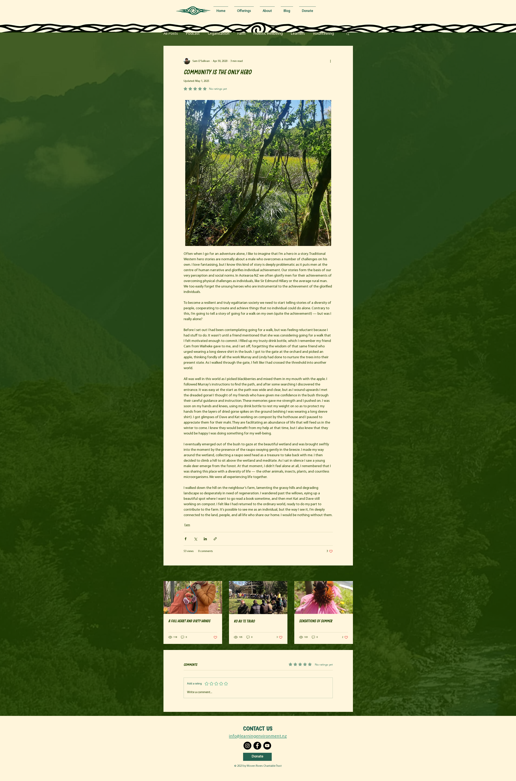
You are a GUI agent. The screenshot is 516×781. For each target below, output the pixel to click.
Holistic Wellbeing (268, 34)
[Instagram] (247, 746)
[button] (348, 33)
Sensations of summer (315, 621)
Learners (298, 34)
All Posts (170, 34)
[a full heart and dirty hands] (192, 597)
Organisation (218, 34)
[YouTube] (267, 746)
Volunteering (323, 34)
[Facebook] (257, 746)
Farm (241, 34)
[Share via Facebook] (185, 539)
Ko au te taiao (244, 621)
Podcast (193, 34)
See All (349, 573)
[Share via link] (215, 539)
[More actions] (330, 61)
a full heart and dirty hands (189, 621)
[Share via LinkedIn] (205, 539)
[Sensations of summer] (323, 597)
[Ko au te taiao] (258, 597)
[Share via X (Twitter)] (195, 539)
